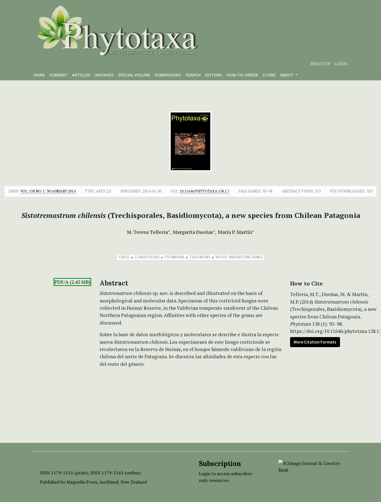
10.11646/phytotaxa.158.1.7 (205, 191)
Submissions (168, 75)
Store (269, 75)
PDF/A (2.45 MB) (72, 282)
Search (193, 75)
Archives (104, 75)
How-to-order (242, 75)
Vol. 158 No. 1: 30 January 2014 (48, 191)
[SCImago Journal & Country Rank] (309, 466)
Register (320, 63)
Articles (81, 75)
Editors (213, 75)
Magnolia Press (81, 482)
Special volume (134, 75)
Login (341, 63)
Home (39, 75)
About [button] (287, 75)
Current (58, 75)
